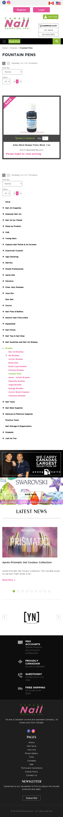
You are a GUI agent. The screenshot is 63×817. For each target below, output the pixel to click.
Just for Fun (11, 438)
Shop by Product (13, 226)
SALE (7, 202)
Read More (7, 580)
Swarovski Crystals (14, 251)
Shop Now (14, 41)
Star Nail (9, 299)
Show (4, 77)
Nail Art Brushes (15, 352)
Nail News (31, 746)
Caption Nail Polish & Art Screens (20, 245)
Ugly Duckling (11, 257)
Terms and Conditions (31, 768)
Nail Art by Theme (13, 220)
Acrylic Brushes (15, 359)
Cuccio (8, 305)
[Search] (57, 41)
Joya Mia (9, 293)
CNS (7, 232)
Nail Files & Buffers (14, 312)
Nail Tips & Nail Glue (14, 336)
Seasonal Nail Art (13, 214)
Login (41, 9)
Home (5, 48)
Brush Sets (13, 363)
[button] (14, 591)
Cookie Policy (31, 772)
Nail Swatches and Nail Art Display (21, 342)
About (31, 742)
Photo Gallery (31, 753)
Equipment (10, 324)
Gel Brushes (13, 355)
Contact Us (31, 775)
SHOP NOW (31, 467)
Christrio (9, 281)
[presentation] (4, 617)
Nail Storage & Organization (18, 426)
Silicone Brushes (16, 370)
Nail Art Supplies (13, 208)
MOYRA (9, 263)
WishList (30, 138)
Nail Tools (10, 402)
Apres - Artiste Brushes (19, 377)
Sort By (5, 68)
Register (21, 9)
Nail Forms (10, 330)
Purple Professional (14, 269)
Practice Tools (12, 420)
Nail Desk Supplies (14, 408)
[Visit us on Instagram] (33, 731)
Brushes (14, 48)
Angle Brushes (15, 385)
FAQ (31, 757)
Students (9, 432)
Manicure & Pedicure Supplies (19, 414)
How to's (31, 750)
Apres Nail (10, 275)
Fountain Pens (14, 374)
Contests (31, 761)
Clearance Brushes (16, 396)
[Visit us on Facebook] (29, 731)
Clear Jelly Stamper (14, 287)
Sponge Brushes (15, 388)
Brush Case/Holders (17, 366)
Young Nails (11, 238)
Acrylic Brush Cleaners (18, 392)
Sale (31, 764)
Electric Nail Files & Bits (16, 318)
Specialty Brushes (16, 381)
